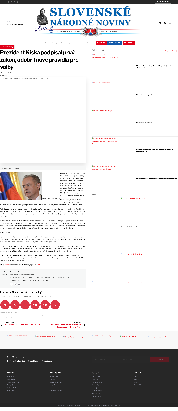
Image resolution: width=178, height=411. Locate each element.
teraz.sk (4, 75)
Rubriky (54, 43)
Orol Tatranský (96, 393)
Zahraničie (10, 385)
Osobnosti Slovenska (56, 391)
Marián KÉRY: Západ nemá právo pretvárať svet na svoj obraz (156, 179)
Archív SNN (74, 43)
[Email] (11, 284)
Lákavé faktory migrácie (144, 95)
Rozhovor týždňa (97, 382)
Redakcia (64, 43)
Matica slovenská (87, 43)
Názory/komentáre (55, 382)
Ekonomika (11, 379)
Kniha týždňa (96, 388)
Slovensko (10, 376)
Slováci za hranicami (13, 382)
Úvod (46, 43)
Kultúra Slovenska (98, 385)
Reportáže (52, 385)
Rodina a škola (96, 396)
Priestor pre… (96, 379)
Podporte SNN (129, 43)
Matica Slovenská (163, 2)
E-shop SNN (101, 43)
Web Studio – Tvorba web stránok (111, 405)
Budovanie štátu (97, 391)
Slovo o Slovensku (55, 376)
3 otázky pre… (96, 376)
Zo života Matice (12, 388)
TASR (38, 265)
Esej (50, 388)
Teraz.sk (7, 265)
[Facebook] (19, 284)
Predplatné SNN (114, 43)
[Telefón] (15, 284)
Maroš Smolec (15, 272)
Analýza (52, 379)
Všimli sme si (11, 391)
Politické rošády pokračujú (145, 123)
